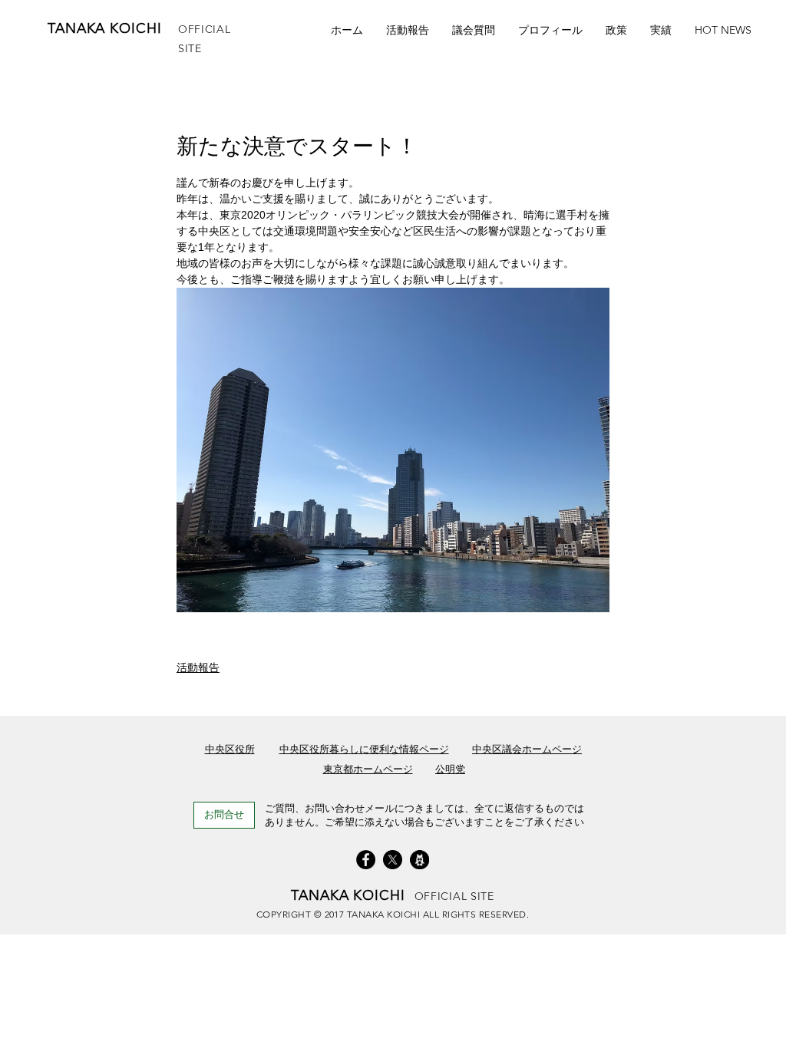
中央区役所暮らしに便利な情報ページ (364, 749)
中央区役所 (230, 749)
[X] (392, 859)
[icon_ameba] (419, 859)
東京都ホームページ (368, 769)
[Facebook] (365, 859)
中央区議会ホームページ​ (527, 749)
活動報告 (198, 667)
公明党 (450, 769)
